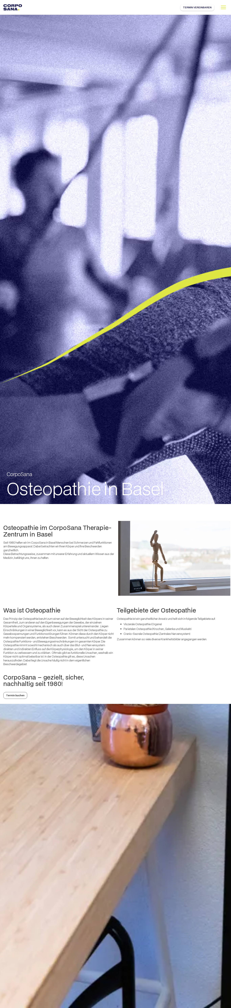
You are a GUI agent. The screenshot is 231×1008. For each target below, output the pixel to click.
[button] (223, 7)
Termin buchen (15, 695)
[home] (12, 7)
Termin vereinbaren (197, 7)
